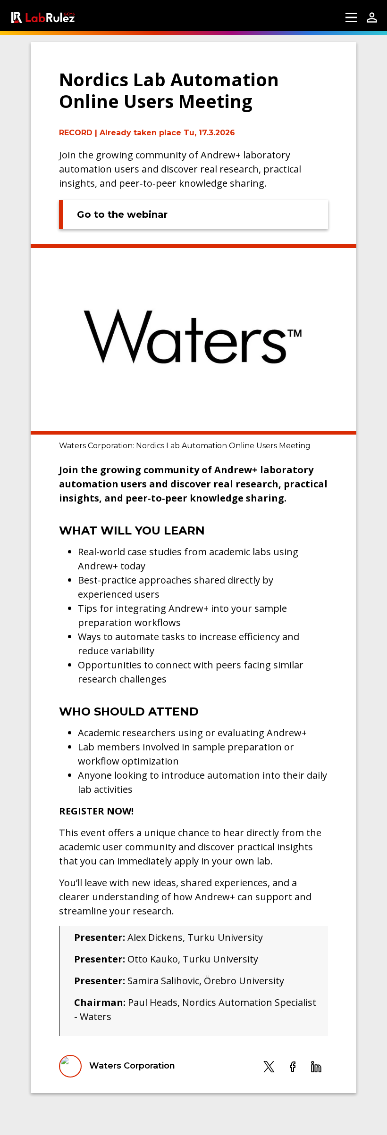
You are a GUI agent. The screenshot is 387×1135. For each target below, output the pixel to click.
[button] (269, 1066)
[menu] (351, 17)
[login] (372, 17)
